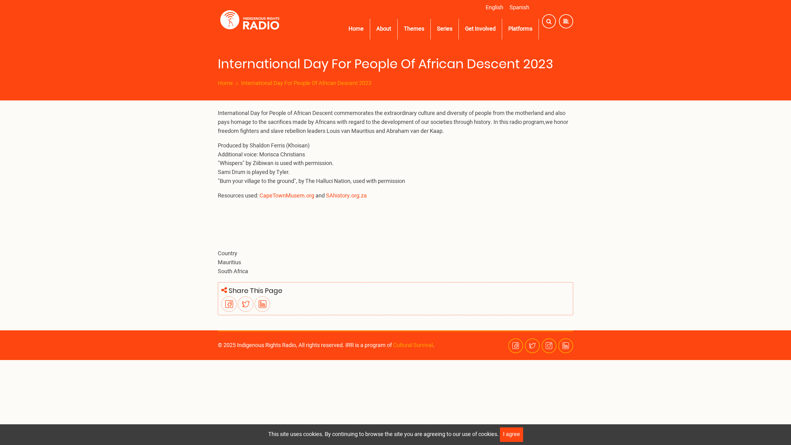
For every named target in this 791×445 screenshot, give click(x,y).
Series (444, 29)
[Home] (251, 21)
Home (356, 29)
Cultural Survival (413, 345)
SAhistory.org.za (346, 196)
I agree (511, 434)
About (383, 29)
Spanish (519, 7)
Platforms (520, 29)
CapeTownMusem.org (287, 196)
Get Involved (480, 29)
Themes (414, 29)
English (494, 7)
